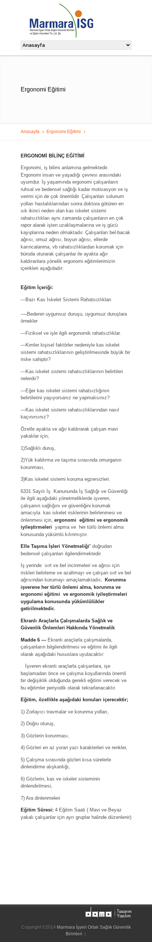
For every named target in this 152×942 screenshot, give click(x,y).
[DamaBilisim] (108, 913)
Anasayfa (30, 131)
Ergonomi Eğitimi (63, 131)
